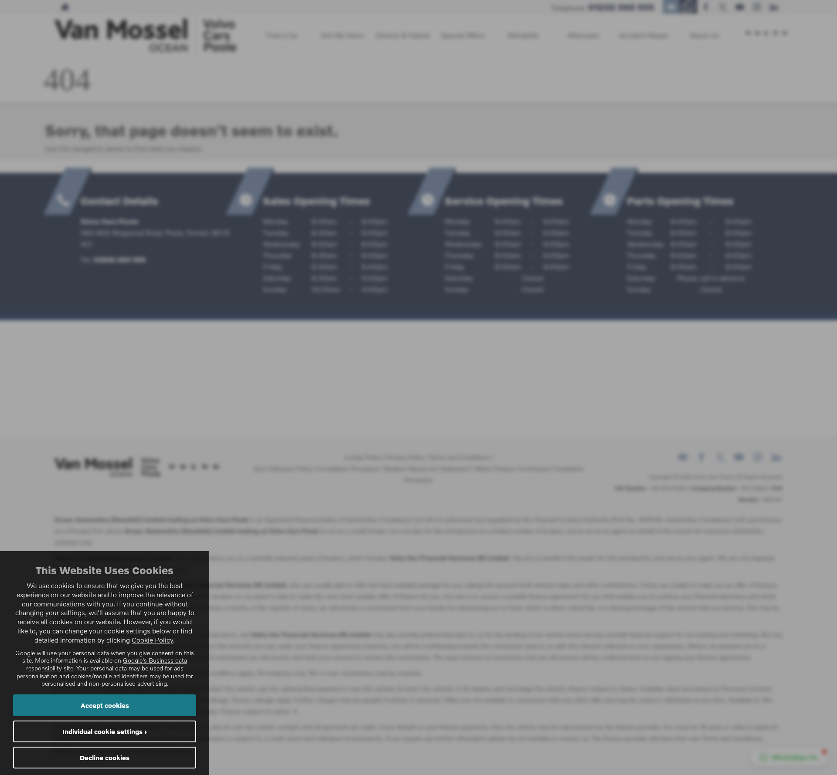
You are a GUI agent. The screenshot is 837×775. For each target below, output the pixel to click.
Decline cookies (104, 757)
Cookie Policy (152, 640)
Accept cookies (105, 705)
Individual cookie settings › (104, 731)
